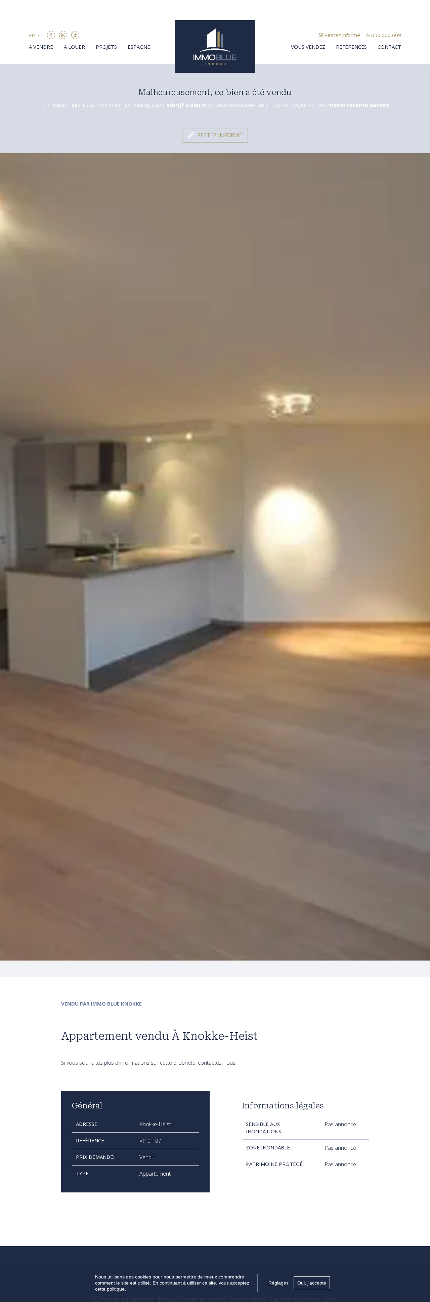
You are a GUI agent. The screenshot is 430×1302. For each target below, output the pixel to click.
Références (351, 46)
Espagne (139, 46)
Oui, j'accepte (311, 1283)
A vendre (41, 46)
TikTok (75, 35)
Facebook (51, 35)
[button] (36, 35)
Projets (106, 46)
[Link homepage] (215, 46)
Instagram (63, 35)
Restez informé (342, 35)
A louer (74, 46)
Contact (389, 46)
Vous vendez (308, 46)
